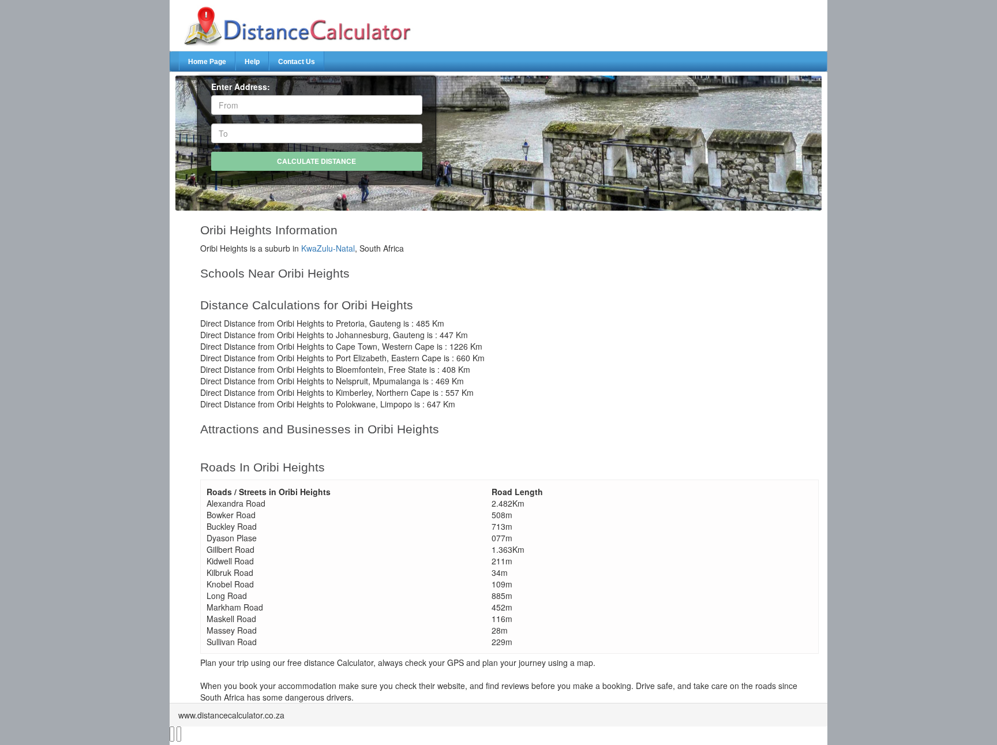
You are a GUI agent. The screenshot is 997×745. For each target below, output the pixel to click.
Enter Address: (240, 86)
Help (252, 62)
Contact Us (296, 62)
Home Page (207, 62)
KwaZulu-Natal (328, 248)
